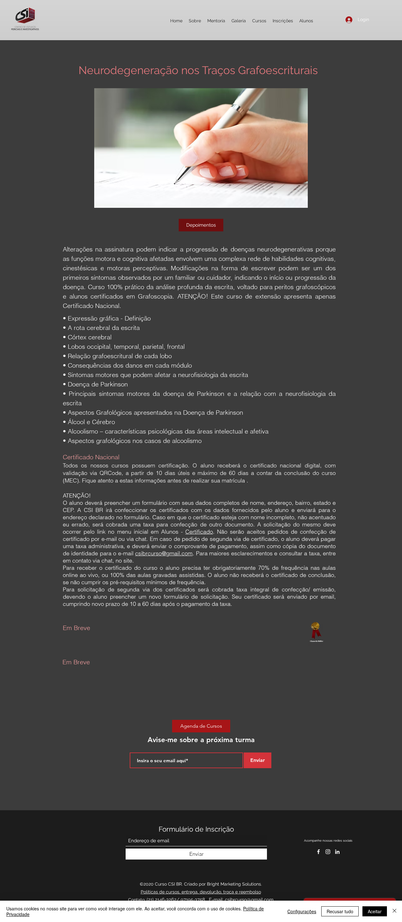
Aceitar (375, 911)
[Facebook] (318, 852)
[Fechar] (394, 911)
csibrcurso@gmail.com (164, 553)
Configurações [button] (301, 911)
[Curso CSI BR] (337, 852)
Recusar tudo (340, 911)
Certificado (199, 531)
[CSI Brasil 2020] (328, 852)
